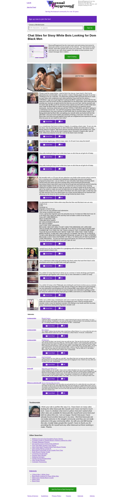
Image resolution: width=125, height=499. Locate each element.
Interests (33, 471)
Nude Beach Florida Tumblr (41, 452)
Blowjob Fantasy (46, 318)
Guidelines (44, 496)
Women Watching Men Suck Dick (51, 383)
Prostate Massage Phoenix (41, 442)
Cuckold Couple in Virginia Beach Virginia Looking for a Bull (51, 440)
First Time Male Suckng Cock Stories (44, 445)
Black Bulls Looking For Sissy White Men (45, 476)
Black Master (45, 330)
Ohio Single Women (38, 460)
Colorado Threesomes (39, 462)
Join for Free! (31, 7)
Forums (68, 496)
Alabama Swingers (38, 457)
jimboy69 (30, 368)
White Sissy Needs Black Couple (43, 478)
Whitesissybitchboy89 (34, 383)
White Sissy (36, 479)
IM (60, 121)
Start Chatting (72, 56)
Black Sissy (36, 481)
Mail (47, 121)
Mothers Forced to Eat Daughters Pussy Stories (47, 439)
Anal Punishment (46, 357)
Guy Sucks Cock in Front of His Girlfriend (45, 444)
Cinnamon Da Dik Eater (40, 453)
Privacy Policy (56, 496)
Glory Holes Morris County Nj (41, 448)
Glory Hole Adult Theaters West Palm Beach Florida (49, 447)
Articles (92, 496)
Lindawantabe (31, 318)
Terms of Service (32, 496)
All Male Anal (45, 340)
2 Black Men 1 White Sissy (40, 474)
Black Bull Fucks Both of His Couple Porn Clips (47, 450)
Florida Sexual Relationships (41, 458)
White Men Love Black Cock (49, 368)
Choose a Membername (36, 24)
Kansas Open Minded (39, 455)
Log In (29, 3)
